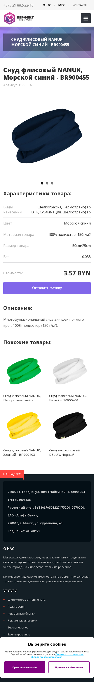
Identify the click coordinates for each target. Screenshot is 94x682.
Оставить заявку (47, 287)
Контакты (80, 5)
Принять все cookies (24, 667)
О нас (47, 5)
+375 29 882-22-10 (18, 5)
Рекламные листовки (22, 620)
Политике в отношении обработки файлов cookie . (57, 655)
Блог (61, 5)
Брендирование (19, 634)
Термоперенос (18, 627)
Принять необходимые (69, 667)
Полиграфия (16, 606)
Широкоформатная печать (27, 600)
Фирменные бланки (21, 613)
